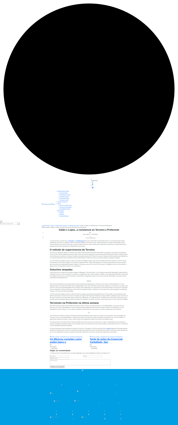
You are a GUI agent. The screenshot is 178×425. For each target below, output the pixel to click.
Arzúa (108, 328)
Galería (61, 212)
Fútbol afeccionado (63, 191)
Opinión (61, 214)
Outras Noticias (64, 216)
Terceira (71, 241)
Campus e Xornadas (65, 207)
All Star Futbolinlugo (65, 205)
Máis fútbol (60, 210)
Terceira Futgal (64, 200)
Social (59, 203)
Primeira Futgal (64, 196)
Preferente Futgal (64, 194)
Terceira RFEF (63, 193)
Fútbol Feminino (62, 201)
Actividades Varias (64, 209)
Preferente (80, 241)
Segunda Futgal (64, 198)
